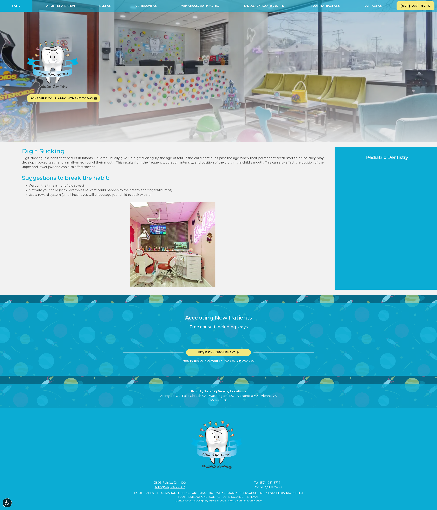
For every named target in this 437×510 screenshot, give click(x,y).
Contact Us (373, 5)
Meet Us (105, 5)
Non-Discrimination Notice (245, 500)
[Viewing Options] (7, 502)
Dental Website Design (190, 500)
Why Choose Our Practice (200, 5)
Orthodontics (146, 5)
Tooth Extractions (325, 5)
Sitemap (253, 496)
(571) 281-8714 (270, 483)
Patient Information (60, 5)
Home (16, 5)
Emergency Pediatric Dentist (265, 5)
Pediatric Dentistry (387, 157)
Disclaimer (236, 496)
